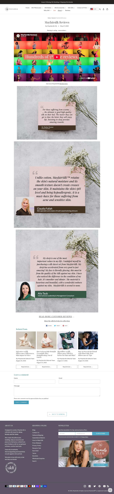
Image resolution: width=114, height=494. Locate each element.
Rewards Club (36, 448)
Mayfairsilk (76, 490)
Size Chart (35, 450)
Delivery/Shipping (37, 435)
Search (34, 461)
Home (49, 18)
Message (17, 386)
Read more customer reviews (55, 316)
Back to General (58, 414)
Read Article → (26, 367)
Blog (33, 430)
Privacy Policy (36, 445)
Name (16, 378)
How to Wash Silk (37, 440)
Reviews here (63, 84)
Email (60, 378)
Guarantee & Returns (38, 438)
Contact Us (35, 432)
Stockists (35, 456)
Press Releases (36, 443)
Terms (34, 453)
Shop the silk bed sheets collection (57, 321)
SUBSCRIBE (100, 433)
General (53, 18)
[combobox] (94, 9)
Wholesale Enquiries (38, 458)
